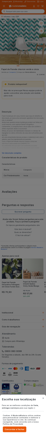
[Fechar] (43, 398)
